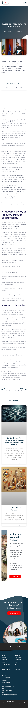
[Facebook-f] (12, 646)
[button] (6, 87)
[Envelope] (19, 646)
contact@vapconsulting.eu (9, 694)
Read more (15, 576)
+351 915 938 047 (9, 686)
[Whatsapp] (8, 646)
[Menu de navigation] (25, 3)
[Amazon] (17, 646)
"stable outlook (8, 198)
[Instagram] (15, 646)
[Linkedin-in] (10, 646)
